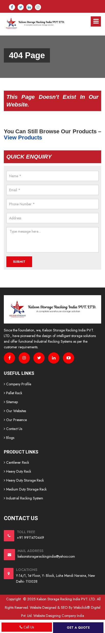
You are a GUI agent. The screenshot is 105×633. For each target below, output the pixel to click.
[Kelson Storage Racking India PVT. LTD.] (35, 23)
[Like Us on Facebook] (9, 358)
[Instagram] (38, 7)
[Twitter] (21, 7)
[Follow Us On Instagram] (24, 358)
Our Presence (16, 419)
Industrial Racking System (24, 498)
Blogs (9, 437)
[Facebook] (12, 7)
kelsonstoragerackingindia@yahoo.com (46, 556)
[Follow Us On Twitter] (39, 358)
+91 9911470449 (30, 537)
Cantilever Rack (17, 462)
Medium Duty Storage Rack (26, 489)
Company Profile (18, 384)
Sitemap (11, 401)
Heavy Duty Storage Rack (24, 480)
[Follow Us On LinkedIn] (53, 358)
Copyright (13, 599)
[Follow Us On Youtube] (68, 358)
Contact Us (13, 428)
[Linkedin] (29, 7)
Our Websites (15, 410)
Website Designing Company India (58, 615)
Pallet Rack (13, 393)
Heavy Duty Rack (18, 471)
